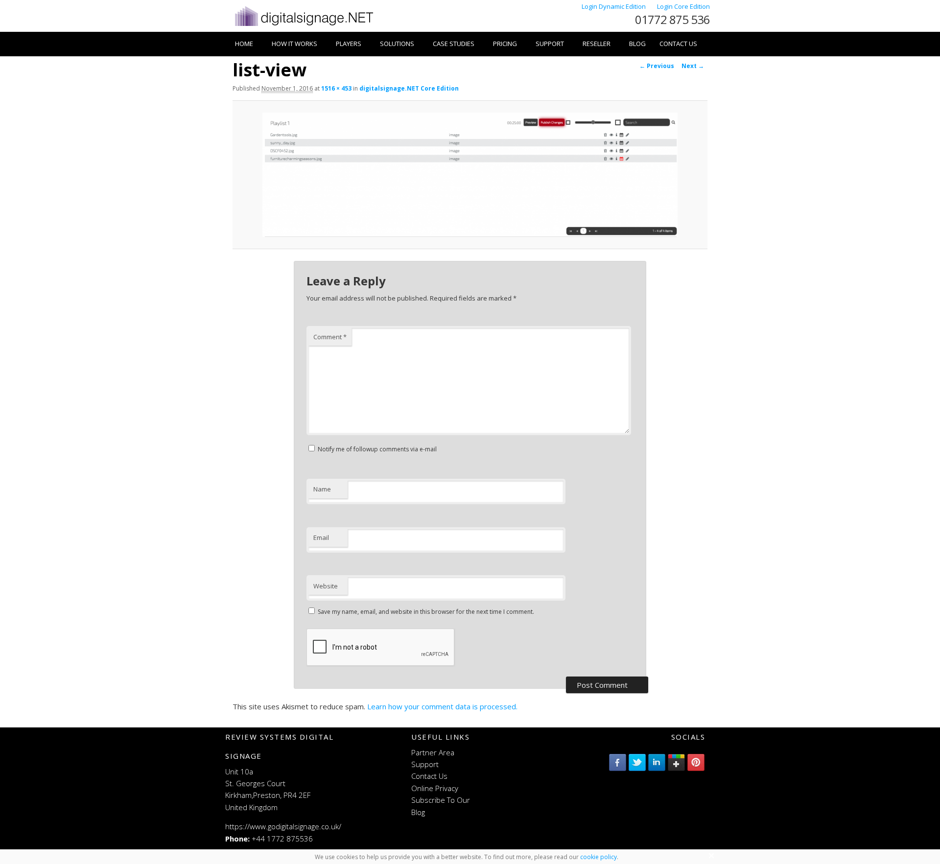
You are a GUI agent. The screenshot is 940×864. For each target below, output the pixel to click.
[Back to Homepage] (303, 26)
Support (550, 43)
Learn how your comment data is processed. (442, 706)
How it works (294, 43)
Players (348, 43)
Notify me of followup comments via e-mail (377, 449)
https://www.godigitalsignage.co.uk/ (283, 826)
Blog (637, 43)
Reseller (597, 43)
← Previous (656, 66)
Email (321, 537)
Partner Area (432, 752)
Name (322, 489)
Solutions (397, 43)
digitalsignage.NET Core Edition (409, 88)
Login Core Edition (683, 6)
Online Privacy (434, 788)
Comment (330, 336)
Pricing (505, 43)
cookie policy (598, 857)
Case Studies (453, 43)
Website (325, 586)
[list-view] (470, 174)
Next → (693, 66)
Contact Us (678, 43)
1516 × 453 (336, 88)
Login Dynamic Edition (614, 6)
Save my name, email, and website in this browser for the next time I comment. (426, 611)
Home (244, 43)
